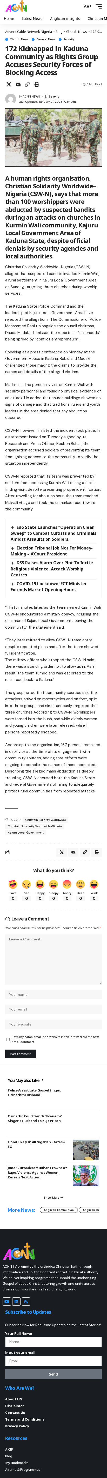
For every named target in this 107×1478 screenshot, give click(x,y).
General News (46, 39)
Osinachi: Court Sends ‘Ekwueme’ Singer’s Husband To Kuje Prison (35, 1118)
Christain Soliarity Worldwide (45, 820)
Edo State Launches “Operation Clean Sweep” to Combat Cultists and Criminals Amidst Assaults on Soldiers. (53, 533)
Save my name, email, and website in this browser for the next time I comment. (55, 1039)
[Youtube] (7, 1301)
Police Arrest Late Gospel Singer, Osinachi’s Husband (34, 1092)
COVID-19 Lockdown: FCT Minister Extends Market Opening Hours (49, 586)
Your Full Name (18, 1333)
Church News (19, 39)
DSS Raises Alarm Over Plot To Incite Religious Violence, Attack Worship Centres (52, 568)
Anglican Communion (59, 1210)
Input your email (20, 1352)
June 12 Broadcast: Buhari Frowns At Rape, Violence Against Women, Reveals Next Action (37, 1172)
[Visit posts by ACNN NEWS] (10, 99)
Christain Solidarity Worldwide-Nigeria (35, 826)
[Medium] (16, 1301)
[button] (77, 6)
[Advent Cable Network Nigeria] (17, 6)
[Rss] (26, 1301)
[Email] (18, 84)
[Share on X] (8, 84)
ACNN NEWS (31, 96)
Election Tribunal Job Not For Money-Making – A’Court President (52, 551)
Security (69, 39)
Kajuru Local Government (26, 832)
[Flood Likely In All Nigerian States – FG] (86, 1150)
